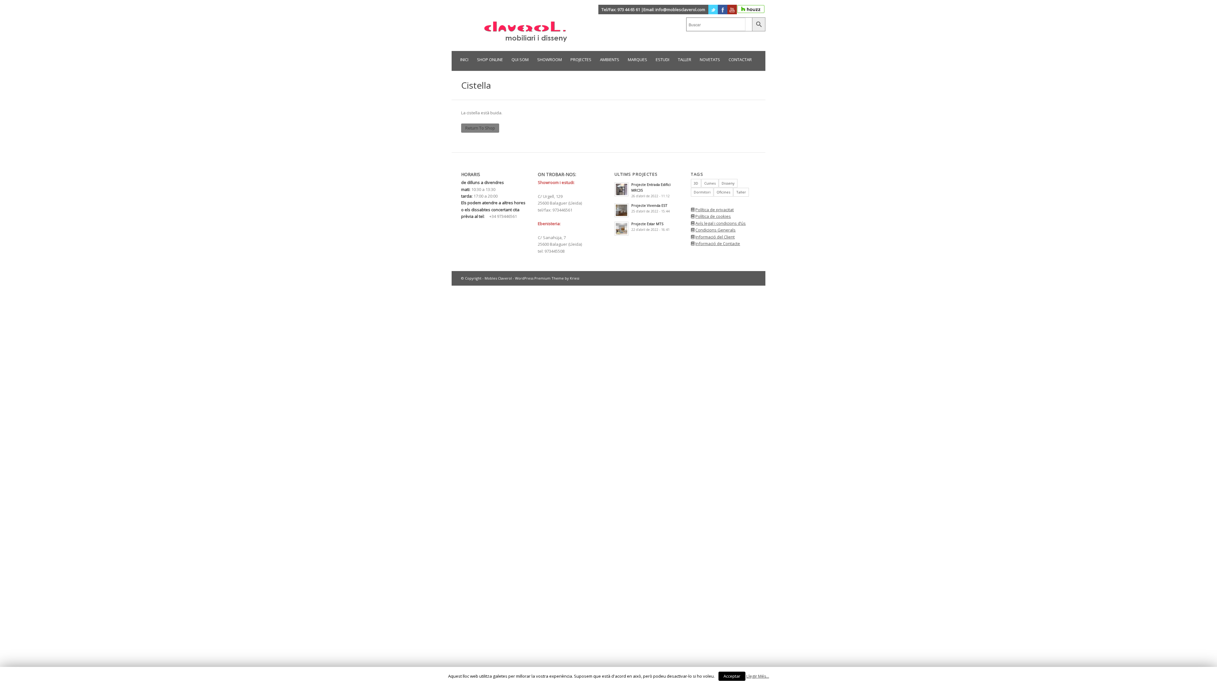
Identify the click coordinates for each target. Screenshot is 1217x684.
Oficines (723, 192)
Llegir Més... (757, 676)
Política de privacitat (714, 209)
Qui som (520, 59)
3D (696, 183)
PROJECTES (580, 59)
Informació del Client (715, 237)
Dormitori (702, 192)
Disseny (728, 183)
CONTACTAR (740, 59)
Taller (741, 192)
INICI (464, 59)
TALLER (684, 59)
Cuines (710, 183)
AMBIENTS (609, 59)
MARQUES (637, 59)
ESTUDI (662, 59)
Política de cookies (713, 216)
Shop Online (490, 59)
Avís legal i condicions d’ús (720, 223)
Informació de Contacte (717, 243)
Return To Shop (480, 128)
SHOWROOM (549, 59)
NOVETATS (710, 59)
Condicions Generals (715, 230)
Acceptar (732, 676)
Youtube (732, 9)
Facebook (722, 9)
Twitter (713, 9)
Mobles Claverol (498, 278)
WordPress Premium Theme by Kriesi (547, 278)
